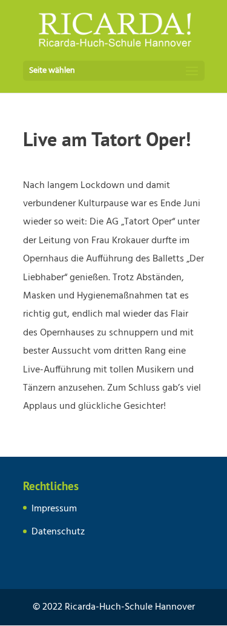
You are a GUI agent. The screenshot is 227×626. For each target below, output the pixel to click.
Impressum (54, 509)
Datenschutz (58, 532)
